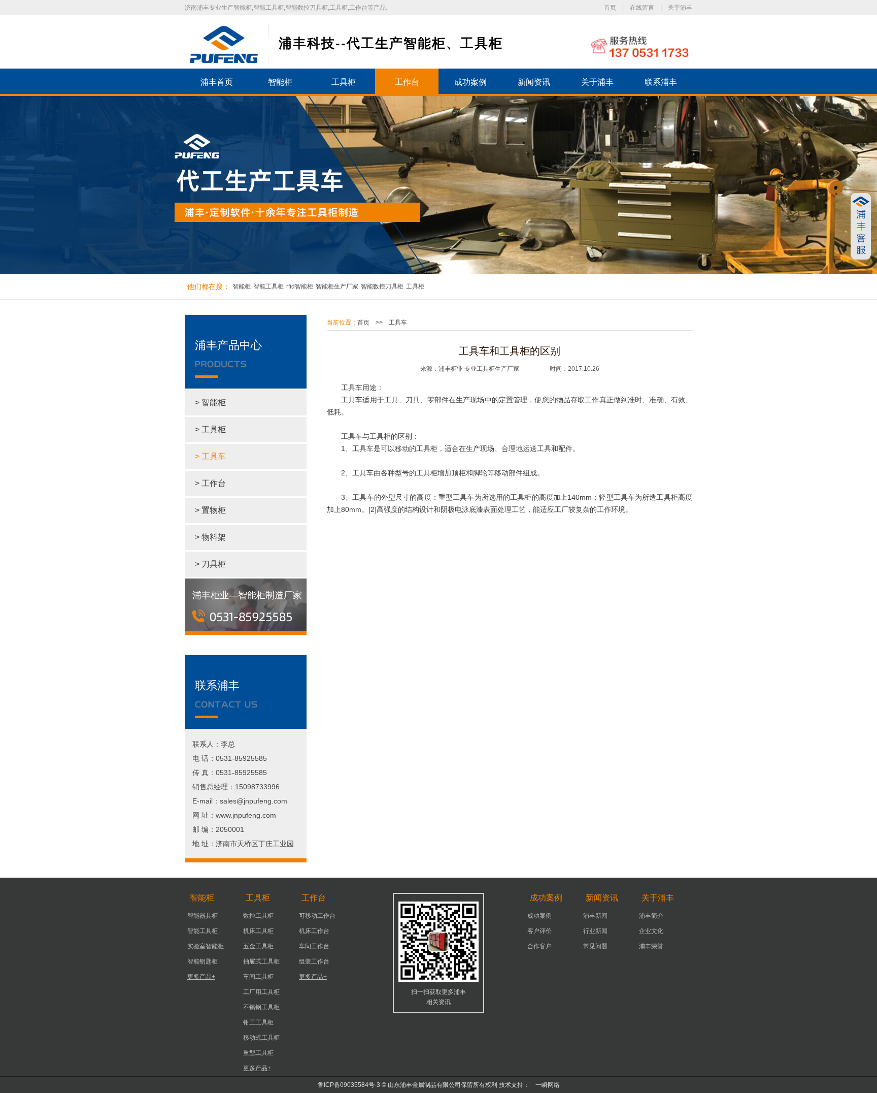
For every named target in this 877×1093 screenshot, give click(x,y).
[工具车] (224, 44)
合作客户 (539, 946)
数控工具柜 (258, 915)
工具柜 (343, 82)
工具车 (398, 322)
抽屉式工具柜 (261, 961)
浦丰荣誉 (651, 946)
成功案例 (470, 82)
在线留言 (642, 7)
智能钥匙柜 (202, 961)
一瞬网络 (544, 1084)
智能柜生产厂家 (337, 286)
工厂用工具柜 (261, 991)
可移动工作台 (317, 915)
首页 (610, 7)
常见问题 (595, 946)
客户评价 (539, 931)
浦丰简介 (651, 915)
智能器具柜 (202, 915)
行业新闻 (595, 931)
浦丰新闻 (595, 915)
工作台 (407, 82)
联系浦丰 (661, 82)
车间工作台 (314, 946)
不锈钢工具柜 (261, 1007)
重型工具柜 (258, 1052)
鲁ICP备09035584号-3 (349, 1084)
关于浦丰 (680, 7)
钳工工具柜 (258, 1022)
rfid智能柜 (299, 286)
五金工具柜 (258, 946)
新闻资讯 (534, 82)
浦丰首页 (216, 82)
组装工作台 (314, 961)
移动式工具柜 (261, 1037)
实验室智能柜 (205, 946)
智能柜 (280, 82)
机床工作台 (314, 931)
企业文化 (651, 931)
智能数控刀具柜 (382, 286)
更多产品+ (201, 976)
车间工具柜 (258, 976)
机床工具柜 (258, 931)
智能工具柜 (268, 286)
